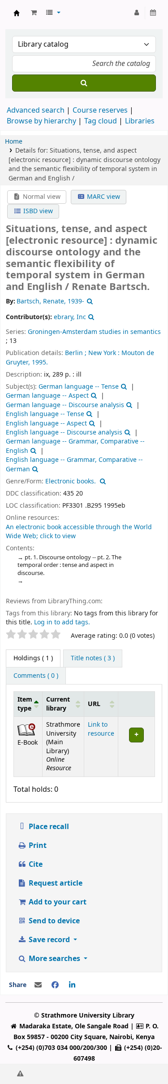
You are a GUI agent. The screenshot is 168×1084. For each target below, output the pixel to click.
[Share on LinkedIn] (72, 985)
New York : (104, 353)
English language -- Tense (45, 414)
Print (37, 845)
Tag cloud (100, 121)
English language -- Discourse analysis (64, 432)
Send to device (53, 921)
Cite (35, 864)
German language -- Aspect (47, 395)
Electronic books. (70, 481)
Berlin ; (75, 353)
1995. (40, 362)
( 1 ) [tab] (33, 658)
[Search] (84, 83)
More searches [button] (54, 958)
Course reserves (100, 110)
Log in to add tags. (62, 622)
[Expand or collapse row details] (136, 747)
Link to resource (101, 729)
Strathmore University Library (16, 13)
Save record (49, 940)
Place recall (48, 826)
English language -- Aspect (46, 423)
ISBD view (37, 211)
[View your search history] (153, 13)
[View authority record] (88, 301)
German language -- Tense (79, 386)
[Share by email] (38, 985)
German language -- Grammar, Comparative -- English (75, 446)
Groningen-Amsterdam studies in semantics (94, 332)
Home (13, 141)
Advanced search (36, 110)
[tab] (92, 658)
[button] (34, 13)
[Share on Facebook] (55, 985)
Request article (54, 883)
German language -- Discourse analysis (65, 405)
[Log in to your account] (137, 13)
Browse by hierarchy (41, 121)
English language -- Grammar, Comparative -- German (74, 464)
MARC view (102, 197)
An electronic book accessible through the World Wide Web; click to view (79, 531)
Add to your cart (56, 902)
